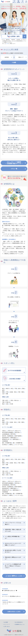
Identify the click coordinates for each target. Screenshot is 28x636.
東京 (3, 388)
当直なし (4, 430)
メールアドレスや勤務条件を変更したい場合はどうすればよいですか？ (12, 566)
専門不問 (12, 434)
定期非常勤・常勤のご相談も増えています (12, 530)
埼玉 (12, 388)
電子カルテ (11, 430)
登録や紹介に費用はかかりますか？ (12, 558)
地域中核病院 (17, 436)
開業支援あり (13, 437)
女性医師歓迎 (5, 434)
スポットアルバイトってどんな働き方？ (12, 523)
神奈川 (7, 388)
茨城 (23, 388)
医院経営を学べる (6, 439)
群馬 (3, 390)
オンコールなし (19, 444)
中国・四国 (21, 392)
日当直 (11, 404)
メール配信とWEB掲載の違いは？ (11, 537)
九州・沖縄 (5, 393)
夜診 (3, 404)
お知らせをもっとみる (14, 611)
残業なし (11, 444)
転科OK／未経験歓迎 (7, 436)
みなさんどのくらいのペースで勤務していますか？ (12, 544)
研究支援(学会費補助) (7, 432)
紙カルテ (17, 430)
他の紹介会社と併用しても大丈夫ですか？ (12, 551)
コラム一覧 (14, 168)
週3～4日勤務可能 (6, 442)
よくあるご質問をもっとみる (14, 576)
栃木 (19, 388)
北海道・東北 (13, 392)
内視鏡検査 (5, 441)
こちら (7, 43)
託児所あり (5, 444)
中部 (7, 392)
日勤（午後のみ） (6, 402)
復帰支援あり (16, 439)
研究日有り (17, 432)
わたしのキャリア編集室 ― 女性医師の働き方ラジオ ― (14, 162)
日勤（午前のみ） (15, 400)
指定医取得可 (5, 437)
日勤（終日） (5, 400)
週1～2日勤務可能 (17, 442)
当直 (7, 404)
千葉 (16, 388)
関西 (3, 392)
